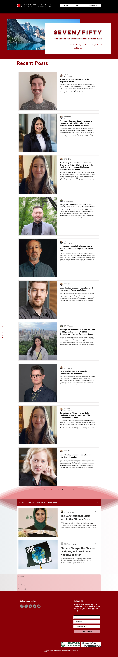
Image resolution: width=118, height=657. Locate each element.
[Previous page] (47, 489)
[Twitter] (30, 606)
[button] (97, 503)
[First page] (44, 489)
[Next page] (69, 489)
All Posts (21, 503)
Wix (46, 651)
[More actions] (96, 512)
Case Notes (41, 503)
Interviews (30, 503)
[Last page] (73, 489)
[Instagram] (22, 606)
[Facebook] (26, 606)
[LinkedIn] (34, 606)
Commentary (52, 503)
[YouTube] (39, 606)
